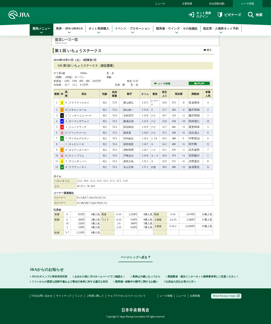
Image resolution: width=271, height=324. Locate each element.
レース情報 (247, 3)
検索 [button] (259, 15)
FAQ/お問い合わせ (42, 295)
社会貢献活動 (216, 3)
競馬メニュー (41, 28)
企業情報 (187, 3)
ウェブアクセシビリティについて (127, 295)
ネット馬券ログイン (203, 14)
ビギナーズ (232, 15)
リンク (79, 295)
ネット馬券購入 (98, 28)
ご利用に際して (95, 295)
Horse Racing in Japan (224, 295)
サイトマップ (63, 295)
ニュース (160, 3)
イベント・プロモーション (132, 28)
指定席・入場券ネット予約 (221, 28)
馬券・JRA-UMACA (69, 28)
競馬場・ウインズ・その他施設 (177, 28)
